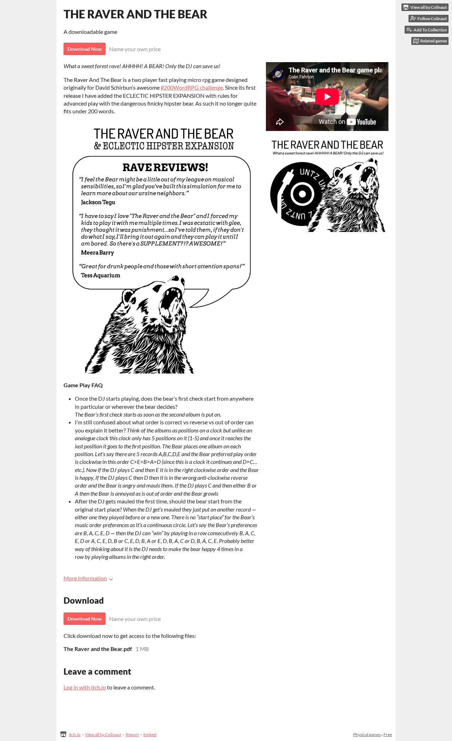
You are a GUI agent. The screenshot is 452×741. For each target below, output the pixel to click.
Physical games (367, 734)
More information (85, 578)
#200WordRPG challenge (192, 87)
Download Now (84, 49)
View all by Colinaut (103, 734)
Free (387, 734)
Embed (149, 734)
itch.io (75, 734)
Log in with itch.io (85, 687)
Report (132, 734)
